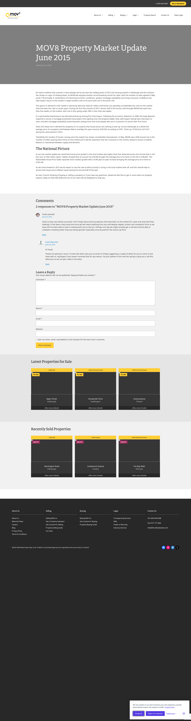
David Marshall (51, 242)
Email (39, 319)
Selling (110, 15)
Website (39, 329)
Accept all (138, 713)
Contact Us (165, 15)
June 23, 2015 (47, 217)
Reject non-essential (155, 713)
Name (39, 308)
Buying (122, 15)
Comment (41, 279)
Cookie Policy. (170, 707)
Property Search (150, 15)
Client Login (178, 15)
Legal (135, 15)
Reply (44, 235)
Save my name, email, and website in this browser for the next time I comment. (71, 339)
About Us (97, 15)
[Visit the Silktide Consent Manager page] (183, 713)
